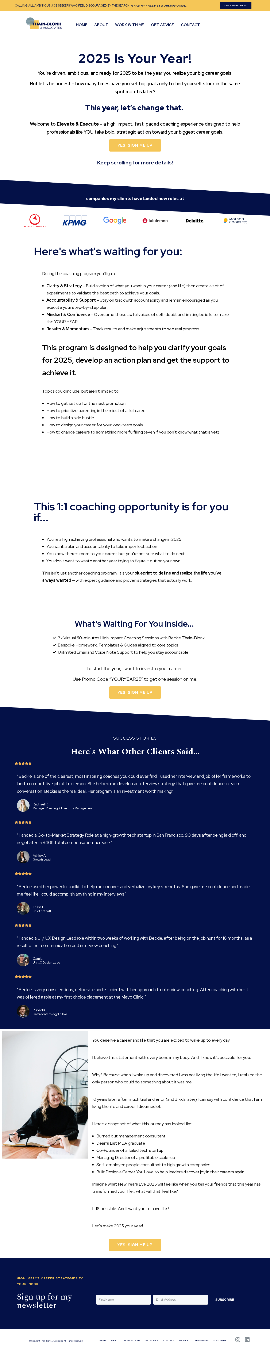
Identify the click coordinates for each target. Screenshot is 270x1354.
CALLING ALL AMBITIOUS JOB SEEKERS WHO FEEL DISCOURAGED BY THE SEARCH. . (101, 5)
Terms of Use (201, 1340)
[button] (235, 5)
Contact (190, 24)
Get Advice (162, 24)
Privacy (183, 1340)
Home (81, 24)
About (101, 24)
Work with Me (129, 24)
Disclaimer (219, 1340)
